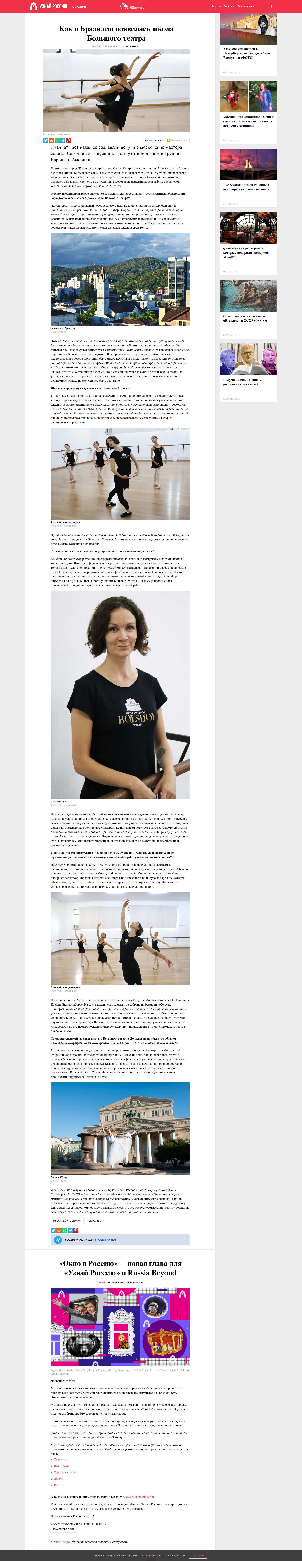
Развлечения (245, 6)
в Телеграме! (105, 1240)
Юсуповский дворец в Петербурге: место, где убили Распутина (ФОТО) (246, 53)
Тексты (216, 6)
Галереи (229, 6)
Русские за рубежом (67, 1220)
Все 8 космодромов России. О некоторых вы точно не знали (246, 187)
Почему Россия (64, 1529)
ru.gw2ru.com (63, 1437)
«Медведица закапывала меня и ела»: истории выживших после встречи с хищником (248, 121)
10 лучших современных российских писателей (242, 382)
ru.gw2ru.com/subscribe (138, 1497)
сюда (144, 1555)
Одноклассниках (65, 1472)
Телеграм (60, 1459)
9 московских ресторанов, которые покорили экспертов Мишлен (246, 253)
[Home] (33, 6)
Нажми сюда (61, 1542)
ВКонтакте (61, 1466)
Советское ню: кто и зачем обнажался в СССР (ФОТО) (245, 319)
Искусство (94, 1220)
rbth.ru (73, 1433)
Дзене (58, 1479)
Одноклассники (179, 140)
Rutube (58, 1485)
